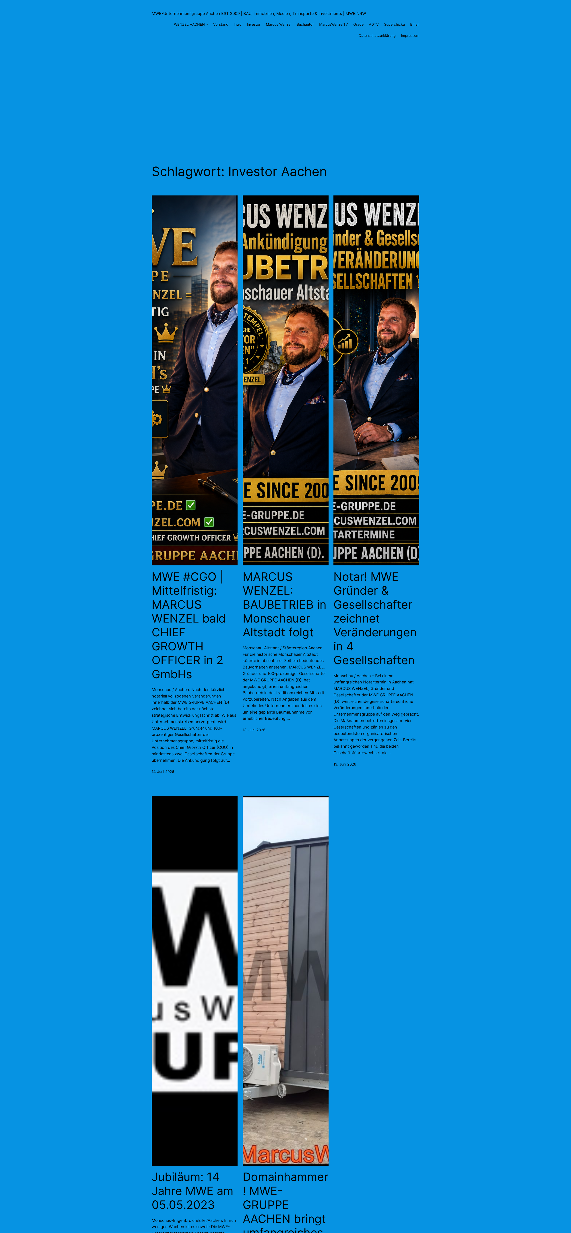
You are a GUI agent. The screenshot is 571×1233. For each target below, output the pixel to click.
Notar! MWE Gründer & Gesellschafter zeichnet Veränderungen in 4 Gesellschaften (375, 618)
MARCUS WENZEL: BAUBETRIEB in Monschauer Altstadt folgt (284, 604)
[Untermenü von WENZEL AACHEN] (207, 24)
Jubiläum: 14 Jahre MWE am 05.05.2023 (192, 1191)
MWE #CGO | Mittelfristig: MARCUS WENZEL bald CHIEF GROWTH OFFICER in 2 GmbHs (189, 625)
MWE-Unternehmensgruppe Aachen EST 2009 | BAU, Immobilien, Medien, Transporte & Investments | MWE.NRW (259, 13)
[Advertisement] (285, 91)
